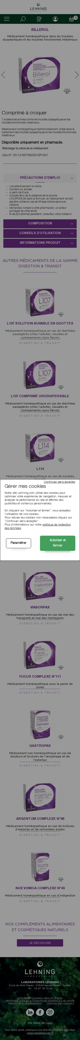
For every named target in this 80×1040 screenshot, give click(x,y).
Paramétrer (18, 543)
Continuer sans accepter (59, 482)
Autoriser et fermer (58, 543)
